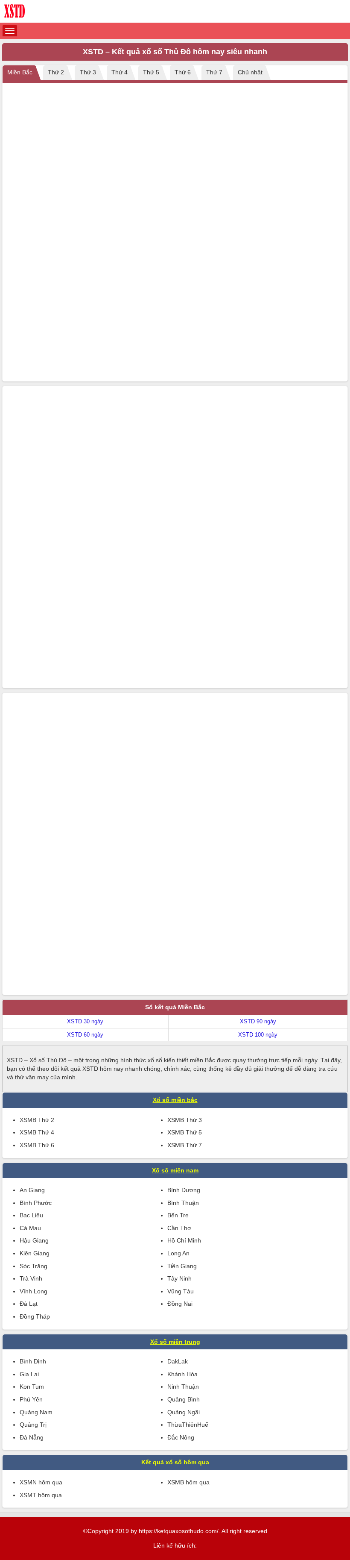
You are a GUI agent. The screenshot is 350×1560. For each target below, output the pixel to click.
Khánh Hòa (182, 1374)
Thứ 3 (88, 72)
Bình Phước (36, 1202)
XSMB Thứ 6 (37, 1145)
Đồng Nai (179, 1303)
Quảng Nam (36, 1412)
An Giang (32, 1190)
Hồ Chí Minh (184, 1240)
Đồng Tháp (35, 1316)
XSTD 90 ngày (258, 1021)
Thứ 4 (119, 72)
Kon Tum (32, 1386)
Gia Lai (29, 1374)
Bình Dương (183, 1190)
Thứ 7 (214, 72)
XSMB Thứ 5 (184, 1132)
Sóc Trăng (33, 1266)
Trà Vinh (31, 1278)
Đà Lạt (29, 1303)
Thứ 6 (183, 72)
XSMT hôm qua (41, 1495)
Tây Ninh (179, 1278)
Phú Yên (31, 1399)
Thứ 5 (151, 72)
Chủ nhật (250, 72)
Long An (178, 1253)
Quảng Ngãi (183, 1412)
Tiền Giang (182, 1266)
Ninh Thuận (183, 1386)
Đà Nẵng (32, 1437)
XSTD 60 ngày (85, 1034)
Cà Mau (30, 1228)
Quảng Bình (183, 1399)
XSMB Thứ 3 (184, 1119)
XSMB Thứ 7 (184, 1145)
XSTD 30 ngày (85, 1021)
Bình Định (33, 1361)
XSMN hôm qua (41, 1482)
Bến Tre (178, 1215)
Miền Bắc (19, 72)
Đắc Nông (180, 1437)
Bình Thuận (183, 1202)
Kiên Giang (35, 1253)
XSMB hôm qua (188, 1482)
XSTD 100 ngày (257, 1034)
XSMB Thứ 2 (37, 1119)
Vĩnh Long (33, 1291)
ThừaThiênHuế (187, 1424)
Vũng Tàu (180, 1291)
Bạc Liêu (31, 1215)
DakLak (177, 1361)
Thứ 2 (56, 72)
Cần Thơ (179, 1228)
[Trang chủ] (175, 11)
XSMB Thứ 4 (37, 1132)
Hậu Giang (34, 1240)
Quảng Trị (33, 1424)
